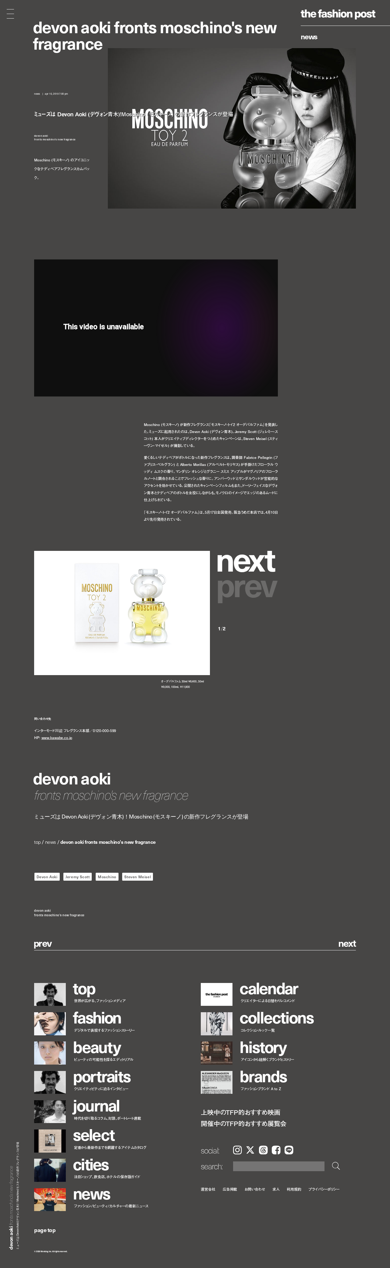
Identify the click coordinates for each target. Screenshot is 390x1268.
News (309, 36)
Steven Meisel (137, 876)
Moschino (107, 876)
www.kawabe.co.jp (56, 737)
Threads (263, 1150)
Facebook (276, 1150)
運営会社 (208, 1189)
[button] (248, 558)
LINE (289, 1150)
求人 (276, 1189)
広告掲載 (230, 1189)
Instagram (237, 1150)
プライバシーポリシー (324, 1189)
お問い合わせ (254, 1189)
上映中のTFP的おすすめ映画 (240, 1112)
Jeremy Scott (78, 876)
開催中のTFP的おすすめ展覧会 (243, 1123)
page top (44, 1230)
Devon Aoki (47, 876)
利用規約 (294, 1189)
